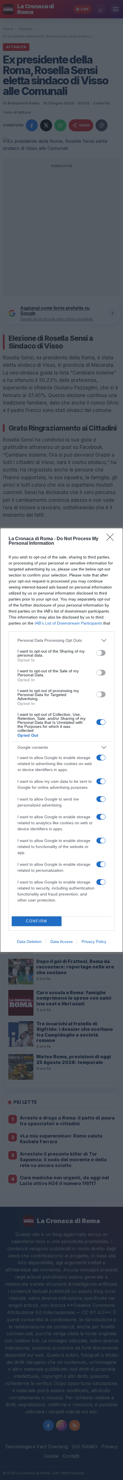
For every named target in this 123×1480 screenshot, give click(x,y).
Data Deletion (29, 941)
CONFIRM (36, 921)
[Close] (111, 539)
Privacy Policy (94, 941)
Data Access (61, 941)
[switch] (101, 653)
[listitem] (61, 640)
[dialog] (61, 740)
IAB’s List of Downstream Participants (68, 623)
